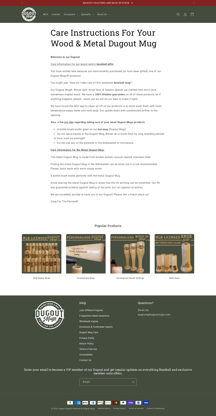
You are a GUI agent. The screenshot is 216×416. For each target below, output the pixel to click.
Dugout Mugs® (65, 409)
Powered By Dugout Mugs (83, 409)
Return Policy (86, 343)
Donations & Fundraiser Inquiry (96, 327)
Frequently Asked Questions (94, 316)
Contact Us (85, 360)
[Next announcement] (193, 3)
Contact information (156, 408)
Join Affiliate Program (91, 310)
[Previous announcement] (22, 3)
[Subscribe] (132, 382)
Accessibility (86, 354)
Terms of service (136, 408)
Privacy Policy (86, 338)
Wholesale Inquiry (88, 321)
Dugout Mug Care (88, 332)
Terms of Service (88, 349)
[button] (70, 14)
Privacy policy (119, 408)
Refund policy (104, 408)
